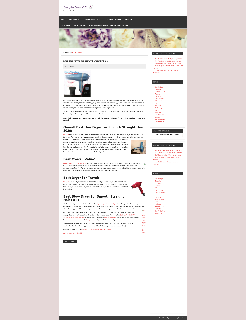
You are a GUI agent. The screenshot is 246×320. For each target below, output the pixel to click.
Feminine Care (160, 91)
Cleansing (158, 89)
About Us (128, 19)
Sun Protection (160, 119)
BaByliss (66, 135)
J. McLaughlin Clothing (92, 19)
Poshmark (176, 135)
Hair (66, 241)
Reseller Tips (74, 19)
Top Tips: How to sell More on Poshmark (168, 61)
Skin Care (158, 117)
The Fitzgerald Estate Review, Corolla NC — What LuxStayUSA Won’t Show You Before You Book (94, 25)
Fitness (157, 94)
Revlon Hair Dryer (110, 217)
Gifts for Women (160, 101)
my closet (168, 135)
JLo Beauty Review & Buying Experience (168, 59)
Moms (157, 110)
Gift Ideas (158, 96)
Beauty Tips (159, 87)
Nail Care (158, 112)
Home (63, 19)
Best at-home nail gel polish (72, 233)
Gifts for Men (159, 98)
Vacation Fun (159, 122)
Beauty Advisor (69, 66)
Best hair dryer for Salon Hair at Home (168, 63)
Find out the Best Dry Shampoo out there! (96, 229)
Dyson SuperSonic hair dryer (106, 204)
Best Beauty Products (113, 19)
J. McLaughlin (159, 108)
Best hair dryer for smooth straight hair (85, 61)
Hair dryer (73, 241)
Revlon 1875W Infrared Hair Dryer (74, 163)
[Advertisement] (168, 233)
